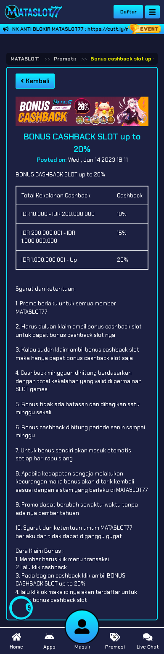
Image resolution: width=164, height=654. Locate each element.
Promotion (67, 58)
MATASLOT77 (27, 58)
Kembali (37, 81)
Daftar (128, 11)
